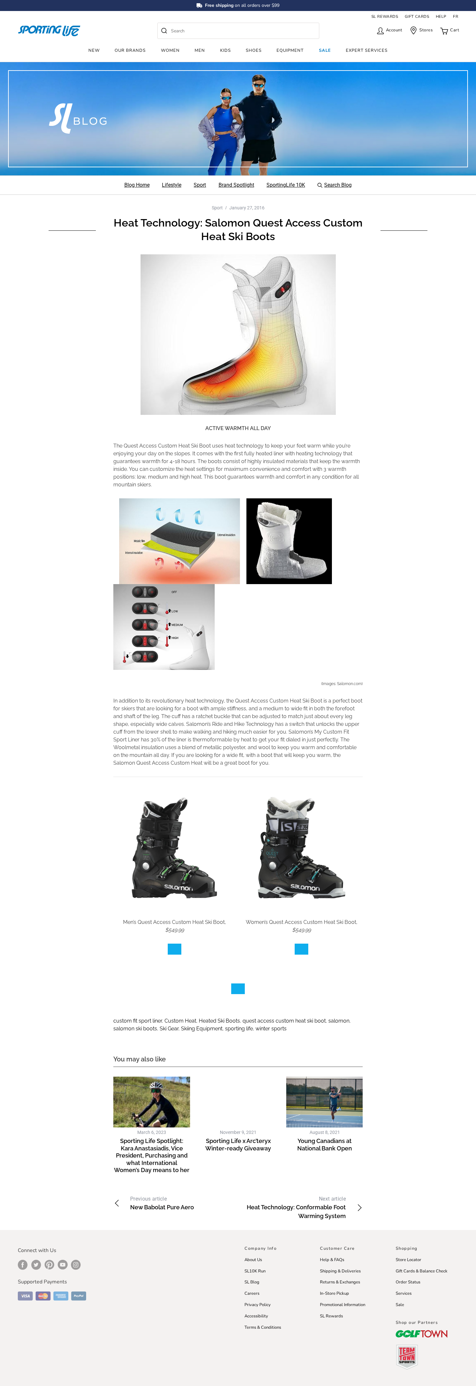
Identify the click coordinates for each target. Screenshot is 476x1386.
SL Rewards (331, 1316)
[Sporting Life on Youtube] (63, 1265)
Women (170, 50)
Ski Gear (169, 1029)
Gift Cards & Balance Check (422, 1271)
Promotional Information (342, 1305)
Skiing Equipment (201, 1029)
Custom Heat (180, 1021)
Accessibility (256, 1316)
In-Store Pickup (334, 1293)
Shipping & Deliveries (340, 1271)
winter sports (271, 1029)
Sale (325, 50)
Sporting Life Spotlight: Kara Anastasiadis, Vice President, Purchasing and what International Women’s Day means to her (151, 1155)
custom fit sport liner (137, 1021)
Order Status (408, 1282)
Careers (251, 1293)
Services (404, 1293)
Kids (225, 50)
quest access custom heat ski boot (284, 1021)
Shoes (254, 50)
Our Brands (130, 50)
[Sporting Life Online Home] (49, 31)
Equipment (290, 50)
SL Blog (251, 1282)
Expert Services (367, 50)
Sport (217, 207)
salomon (338, 1021)
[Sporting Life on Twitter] (36, 1265)
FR (455, 16)
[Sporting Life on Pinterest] (49, 1265)
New (94, 50)
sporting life (239, 1029)
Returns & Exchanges (340, 1282)
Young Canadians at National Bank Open (324, 1144)
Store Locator (408, 1260)
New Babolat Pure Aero (162, 1203)
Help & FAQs (332, 1260)
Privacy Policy (257, 1305)
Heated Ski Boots (219, 1021)
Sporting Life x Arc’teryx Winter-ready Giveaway (238, 1144)
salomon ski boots (135, 1029)
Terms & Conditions (262, 1327)
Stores (426, 30)
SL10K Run (255, 1271)
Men (200, 50)
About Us (253, 1260)
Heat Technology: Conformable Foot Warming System (296, 1207)
